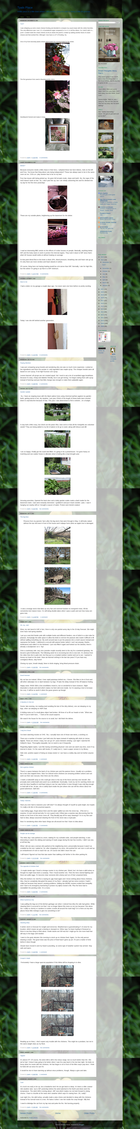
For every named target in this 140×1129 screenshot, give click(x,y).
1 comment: (44, 617)
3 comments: (43, 158)
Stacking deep (24, 923)
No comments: (44, 509)
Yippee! (22, 1055)
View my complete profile (113, 359)
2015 (102, 306)
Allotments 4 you (106, 231)
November (106, 268)
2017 (102, 300)
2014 (102, 309)
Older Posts (89, 1113)
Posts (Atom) (33, 1118)
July (101, 215)
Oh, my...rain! (24, 625)
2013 (102, 312)
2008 (102, 326)
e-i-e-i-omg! (104, 227)
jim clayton (104, 193)
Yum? (22, 24)
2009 (102, 323)
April (104, 280)
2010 (102, 320)
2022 (102, 260)
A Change (103, 224)
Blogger (81, 1125)
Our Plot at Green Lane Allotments (108, 200)
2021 (102, 289)
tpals (113, 354)
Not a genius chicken (27, 767)
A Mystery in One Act (27, 702)
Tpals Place (25, 7)
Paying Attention (25, 363)
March (104, 282)
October (105, 271)
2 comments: (43, 384)
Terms (28, 17)
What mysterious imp (27, 900)
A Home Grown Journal (108, 222)
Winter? (22, 166)
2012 (102, 315)
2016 (102, 303)
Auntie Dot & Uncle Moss (107, 219)
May (104, 277)
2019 (102, 295)
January (105, 285)
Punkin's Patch (105, 213)
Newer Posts (26, 1113)
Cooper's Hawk (25, 958)
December (106, 262)
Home (22, 17)
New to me (23, 282)
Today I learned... (25, 800)
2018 (102, 298)
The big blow (24, 517)
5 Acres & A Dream (106, 207)
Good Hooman (25, 675)
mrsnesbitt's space (106, 218)
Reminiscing (104, 233)
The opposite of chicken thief (29, 866)
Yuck (21, 1082)
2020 (102, 292)
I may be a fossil (25, 730)
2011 (102, 317)
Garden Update (25, 392)
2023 (102, 257)
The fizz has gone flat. (107, 228)
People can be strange (27, 833)
